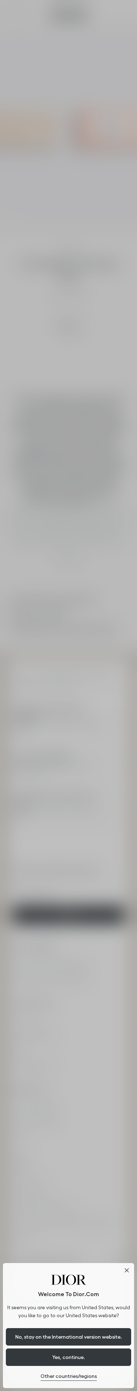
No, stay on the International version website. (68, 1337)
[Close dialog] (126, 1270)
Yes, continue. (68, 1357)
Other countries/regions (69, 1376)
